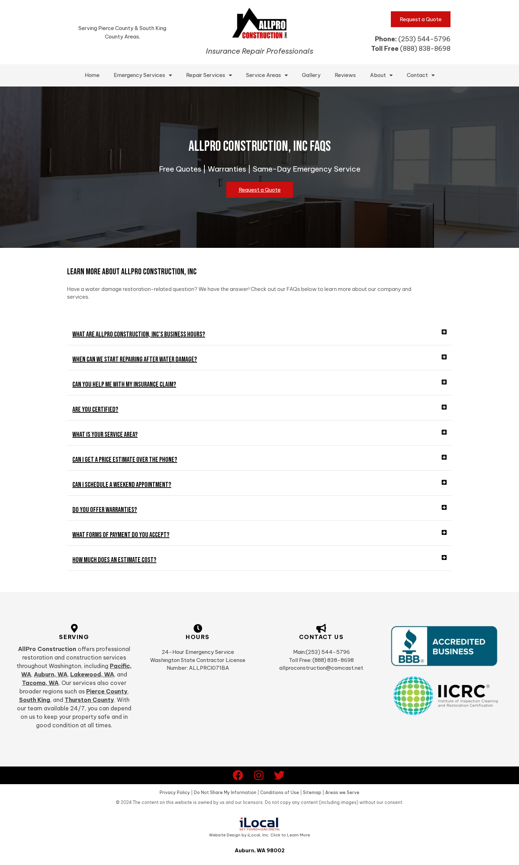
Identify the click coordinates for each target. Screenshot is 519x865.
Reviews (345, 75)
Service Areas (263, 75)
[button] (259, 334)
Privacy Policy (175, 792)
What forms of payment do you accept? (120, 535)
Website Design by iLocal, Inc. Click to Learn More (259, 835)
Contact (417, 75)
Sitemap (312, 792)
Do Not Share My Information (225, 792)
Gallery (311, 75)
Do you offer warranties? (104, 510)
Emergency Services (139, 75)
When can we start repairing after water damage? (134, 359)
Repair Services (205, 75)
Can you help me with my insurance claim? (124, 384)
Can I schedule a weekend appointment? (121, 485)
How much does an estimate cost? (114, 560)
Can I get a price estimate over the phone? (124, 459)
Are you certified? (95, 409)
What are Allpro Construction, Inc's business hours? (138, 334)
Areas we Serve (342, 792)
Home (92, 75)
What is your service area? (105, 434)
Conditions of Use (279, 792)
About (378, 75)
